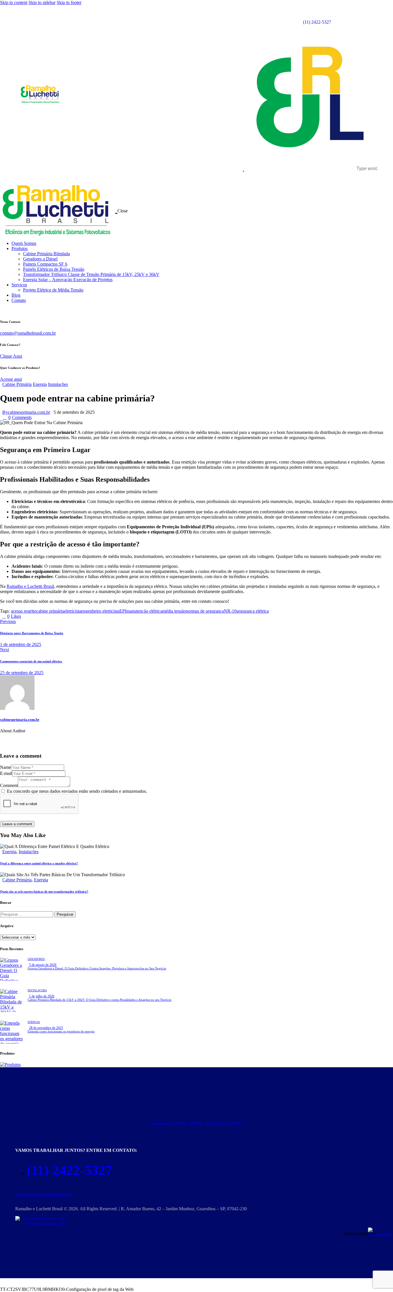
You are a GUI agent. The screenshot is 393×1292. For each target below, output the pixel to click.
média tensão (174, 611)
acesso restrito (23, 611)
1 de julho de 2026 (41, 996)
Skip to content (13, 2)
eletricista (72, 611)
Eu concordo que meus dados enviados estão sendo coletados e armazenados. (77, 791)
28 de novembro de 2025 (46, 1028)
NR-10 (230, 611)
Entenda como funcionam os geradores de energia (61, 1031)
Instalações (58, 384)
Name (5, 767)
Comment (9, 785)
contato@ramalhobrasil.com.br (28, 333)
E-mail (6, 773)
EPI (122, 611)
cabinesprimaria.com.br (19, 719)
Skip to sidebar (42, 2)
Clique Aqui (11, 356)
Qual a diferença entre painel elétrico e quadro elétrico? (39, 863)
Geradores (36, 959)
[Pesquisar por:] (27, 914)
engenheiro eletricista (100, 611)
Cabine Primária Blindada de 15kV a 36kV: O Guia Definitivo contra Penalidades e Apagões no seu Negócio (99, 999)
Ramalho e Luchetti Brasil (30, 586)
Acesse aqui (11, 379)
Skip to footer (69, 2)
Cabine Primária (17, 384)
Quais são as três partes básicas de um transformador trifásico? (44, 891)
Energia (40, 384)
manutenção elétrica (144, 611)
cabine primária (50, 611)
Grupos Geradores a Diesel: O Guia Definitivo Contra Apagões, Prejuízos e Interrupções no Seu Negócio (97, 968)
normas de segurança (205, 611)
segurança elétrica (252, 611)
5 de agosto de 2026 (42, 965)
